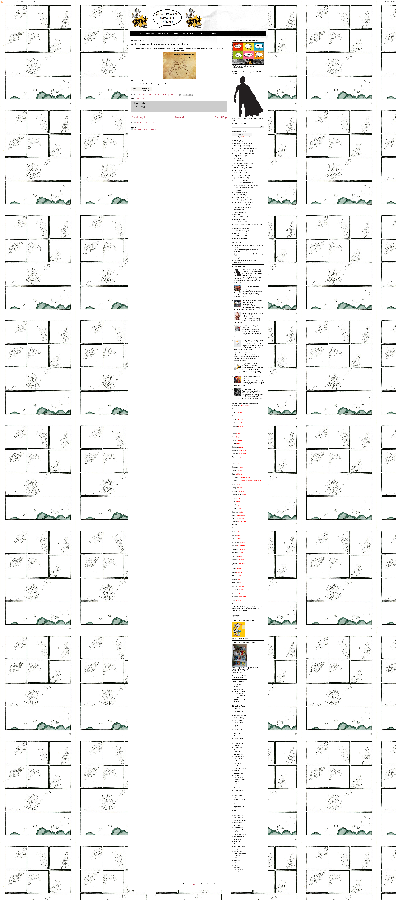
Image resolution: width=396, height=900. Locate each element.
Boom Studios (238, 738)
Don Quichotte (238, 773)
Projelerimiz (238, 219)
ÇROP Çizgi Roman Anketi (242, 183)
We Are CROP (188, 33)
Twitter (236, 686)
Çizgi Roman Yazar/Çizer (242, 175)
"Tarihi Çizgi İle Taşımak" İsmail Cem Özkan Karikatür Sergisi (252, 341)
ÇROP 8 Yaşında (239, 180)
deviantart (237, 770)
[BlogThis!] (186, 95)
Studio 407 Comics (240, 834)
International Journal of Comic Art (239, 799)
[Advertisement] (143, 137)
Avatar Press (238, 729)
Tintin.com (237, 839)
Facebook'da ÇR (239, 195)
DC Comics (237, 763)
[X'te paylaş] (188, 95)
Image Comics (238, 795)
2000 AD (237, 708)
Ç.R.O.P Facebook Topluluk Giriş (240, 676)
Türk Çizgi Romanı (240, 228)
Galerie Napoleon (239, 788)
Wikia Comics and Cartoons (240, 854)
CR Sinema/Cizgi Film (241, 168)
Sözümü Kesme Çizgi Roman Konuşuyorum (248, 224)
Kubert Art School (239, 804)
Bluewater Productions (238, 732)
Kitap (235, 214)
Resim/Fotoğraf (239, 222)
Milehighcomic (238, 815)
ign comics (237, 793)
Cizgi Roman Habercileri (242, 151)
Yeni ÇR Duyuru (239, 236)
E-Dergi (236, 190)
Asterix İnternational (238, 726)
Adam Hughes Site (240, 715)
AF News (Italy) (239, 718)
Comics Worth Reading (238, 744)
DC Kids (236, 765)
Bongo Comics (238, 736)
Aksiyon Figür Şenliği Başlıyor (252, 300)
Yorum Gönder (141, 107)
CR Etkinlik (141, 98)
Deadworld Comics (240, 768)
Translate (247, 137)
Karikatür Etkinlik (239, 212)
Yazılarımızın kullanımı (207, 33)
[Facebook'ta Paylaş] (190, 95)
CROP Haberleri (239, 173)
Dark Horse (237, 761)
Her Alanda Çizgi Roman (242, 202)
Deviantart (237, 684)
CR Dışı (236, 158)
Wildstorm (237, 860)
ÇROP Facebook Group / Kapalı (239, 692)
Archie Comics (238, 720)
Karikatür (237, 209)
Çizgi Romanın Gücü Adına (244, 353)
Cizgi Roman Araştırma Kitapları (244, 148)
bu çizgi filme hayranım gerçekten (245, 258)
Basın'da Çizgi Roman (241, 143)
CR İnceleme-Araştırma (241, 163)
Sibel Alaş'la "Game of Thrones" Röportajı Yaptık (252, 314)
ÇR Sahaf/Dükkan (240, 178)
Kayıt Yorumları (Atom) (145, 122)
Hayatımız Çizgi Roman (241, 200)
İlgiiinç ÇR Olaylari (240, 205)
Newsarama (238, 822)
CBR (235, 741)
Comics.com (238, 747)
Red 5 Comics (238, 827)
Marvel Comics (239, 813)
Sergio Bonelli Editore (238, 830)
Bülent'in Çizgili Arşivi (241, 146)
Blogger (193, 884)
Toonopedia (238, 844)
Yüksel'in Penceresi (240, 238)
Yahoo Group (238, 689)
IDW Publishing (239, 790)
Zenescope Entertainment (238, 868)
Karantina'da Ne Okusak (242, 207)
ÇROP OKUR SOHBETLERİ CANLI (245, 185)
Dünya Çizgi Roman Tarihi (242, 187)
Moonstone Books (240, 820)
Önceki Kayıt (221, 117)
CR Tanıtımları (238, 170)
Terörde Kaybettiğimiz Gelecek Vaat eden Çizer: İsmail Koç (252, 390)
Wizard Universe (239, 863)
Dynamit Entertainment (238, 776)
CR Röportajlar (239, 165)
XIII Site (236, 865)
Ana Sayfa (137, 33)
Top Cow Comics (239, 846)
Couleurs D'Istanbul (237, 751)
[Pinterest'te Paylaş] (192, 95)
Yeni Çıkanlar (238, 233)
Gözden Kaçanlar (239, 197)
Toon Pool (237, 841)
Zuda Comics (238, 872)
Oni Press (237, 825)
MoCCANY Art (238, 817)
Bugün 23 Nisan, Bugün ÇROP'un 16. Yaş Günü (250, 364)
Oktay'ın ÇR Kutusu (240, 217)
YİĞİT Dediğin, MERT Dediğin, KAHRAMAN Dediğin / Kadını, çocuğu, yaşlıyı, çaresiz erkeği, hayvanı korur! (252, 272)
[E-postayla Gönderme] (180, 95)
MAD (235, 810)
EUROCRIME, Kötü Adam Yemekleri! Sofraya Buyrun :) (251, 287)
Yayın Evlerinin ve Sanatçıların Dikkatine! (162, 33)
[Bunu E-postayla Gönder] (184, 95)
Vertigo (236, 849)
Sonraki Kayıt (138, 117)
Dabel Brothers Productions (239, 757)
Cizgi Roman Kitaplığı (241, 156)
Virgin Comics (238, 851)
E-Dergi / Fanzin (239, 192)
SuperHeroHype (239, 836)
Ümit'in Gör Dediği (240, 231)
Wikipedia (237, 858)
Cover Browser (239, 754)
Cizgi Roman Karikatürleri (242, 153)
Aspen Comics (238, 723)
